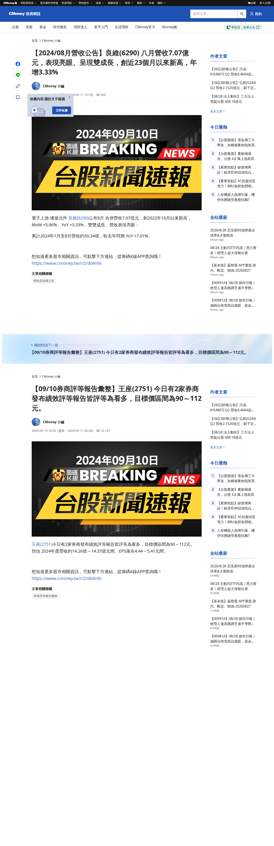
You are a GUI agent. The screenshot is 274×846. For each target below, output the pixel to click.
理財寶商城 (27, 2)
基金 (42, 27)
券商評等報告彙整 (45, 596)
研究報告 (60, 27)
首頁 (35, 40)
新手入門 (101, 27)
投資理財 (67, 2)
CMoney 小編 (51, 40)
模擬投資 (113, 2)
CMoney (8, 2)
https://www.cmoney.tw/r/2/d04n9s (67, 263)
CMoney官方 (145, 27)
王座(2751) (42, 544)
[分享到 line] (18, 75)
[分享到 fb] (18, 64)
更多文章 (216, 111)
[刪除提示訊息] (69, 98)
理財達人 (80, 27)
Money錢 (169, 27)
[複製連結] (18, 86)
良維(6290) (78, 218)
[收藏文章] (18, 97)
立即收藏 (62, 110)
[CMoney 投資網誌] (25, 13)
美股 (29, 27)
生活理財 (121, 27)
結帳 (253, 2)
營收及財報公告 (43, 280)
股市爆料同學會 (49, 2)
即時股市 (84, 2)
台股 (15, 27)
